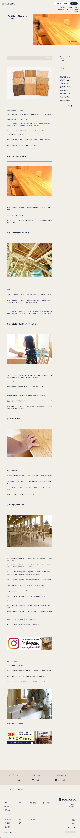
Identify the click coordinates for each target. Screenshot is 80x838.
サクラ (69, 97)
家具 (61, 79)
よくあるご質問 (7, 822)
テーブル (68, 79)
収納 (6, 809)
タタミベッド (68, 89)
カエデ (69, 100)
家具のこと (62, 58)
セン (63, 97)
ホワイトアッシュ (65, 94)
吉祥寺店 (19, 822)
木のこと (62, 63)
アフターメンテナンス (33, 805)
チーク (61, 96)
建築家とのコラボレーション (47, 804)
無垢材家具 (68, 77)
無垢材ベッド (7, 807)
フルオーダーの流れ (21, 803)
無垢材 (65, 77)
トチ (69, 96)
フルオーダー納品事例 (21, 805)
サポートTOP (7, 818)
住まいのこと (63, 68)
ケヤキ (66, 97)
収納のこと (62, 65)
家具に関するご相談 (8, 819)
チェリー (67, 91)
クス (61, 97)
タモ (61, 94)
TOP (5, 789)
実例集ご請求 (7, 827)
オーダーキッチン (66, 90)
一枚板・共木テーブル (8, 803)
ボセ (61, 99)
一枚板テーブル (62, 84)
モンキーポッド (65, 96)
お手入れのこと (63, 61)
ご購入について (7, 820)
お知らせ (31, 818)
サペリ (70, 94)
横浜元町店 (19, 824)
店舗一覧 (19, 818)
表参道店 (19, 819)
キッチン (61, 90)
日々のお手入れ (7, 823)
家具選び (64, 79)
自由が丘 (64, 76)
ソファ (71, 87)
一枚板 (68, 83)
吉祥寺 (68, 76)
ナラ (66, 93)
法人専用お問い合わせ (8, 826)
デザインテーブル (8, 805)
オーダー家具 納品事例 (46, 802)
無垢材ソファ (7, 806)
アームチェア (67, 87)
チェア (67, 84)
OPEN (48, 57)
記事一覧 (9, 789)
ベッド (64, 89)
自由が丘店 (19, 823)
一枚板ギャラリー (20, 820)
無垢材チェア (7, 802)
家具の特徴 (19, 802)
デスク (61, 89)
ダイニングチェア (62, 86)
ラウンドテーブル (62, 83)
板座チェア (68, 86)
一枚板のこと (63, 60)
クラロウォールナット (63, 100)
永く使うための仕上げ (33, 803)
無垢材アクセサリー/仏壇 (9, 810)
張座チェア (62, 87)
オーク (69, 93)
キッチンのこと (63, 66)
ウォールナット (62, 91)
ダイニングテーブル (63, 80)
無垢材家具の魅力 (33, 802)
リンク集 (31, 820)
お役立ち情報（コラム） (34, 819)
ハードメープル (62, 93)
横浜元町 (61, 77)
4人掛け (68, 80)
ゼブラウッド (65, 99)
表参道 (61, 76)
